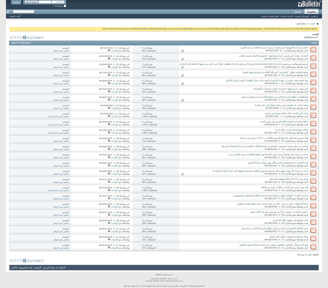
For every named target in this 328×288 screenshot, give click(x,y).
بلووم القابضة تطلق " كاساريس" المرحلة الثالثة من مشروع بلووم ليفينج (275, 72)
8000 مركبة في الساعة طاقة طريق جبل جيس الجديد (284, 122)
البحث (312, 24)
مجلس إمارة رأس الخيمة (58, 116)
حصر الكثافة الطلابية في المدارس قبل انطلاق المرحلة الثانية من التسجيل (274, 228)
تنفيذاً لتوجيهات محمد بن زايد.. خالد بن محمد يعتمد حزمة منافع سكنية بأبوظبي (272, 204)
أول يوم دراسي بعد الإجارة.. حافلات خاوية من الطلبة (284, 187)
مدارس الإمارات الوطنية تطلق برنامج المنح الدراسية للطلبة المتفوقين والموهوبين (270, 196)
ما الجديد (314, 16)
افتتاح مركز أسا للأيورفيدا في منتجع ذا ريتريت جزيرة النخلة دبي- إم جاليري (274, 48)
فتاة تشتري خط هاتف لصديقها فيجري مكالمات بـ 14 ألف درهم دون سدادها (274, 138)
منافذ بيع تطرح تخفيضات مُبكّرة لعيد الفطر (288, 237)
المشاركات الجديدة (302, 16)
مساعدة (16, 2)
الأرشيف (37, 268)
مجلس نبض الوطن (61, 51)
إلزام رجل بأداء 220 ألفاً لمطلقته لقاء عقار (288, 179)
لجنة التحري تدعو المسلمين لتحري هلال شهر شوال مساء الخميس (278, 163)
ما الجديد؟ (311, 12)
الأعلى (14, 268)
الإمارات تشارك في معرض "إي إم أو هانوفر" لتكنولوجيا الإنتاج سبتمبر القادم (273, 56)
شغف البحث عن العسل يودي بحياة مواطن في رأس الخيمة (281, 105)
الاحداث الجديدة (287, 16)
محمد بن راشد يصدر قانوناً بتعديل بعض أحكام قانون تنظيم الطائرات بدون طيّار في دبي (268, 154)
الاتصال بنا (60, 268)
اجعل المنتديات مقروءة (270, 16)
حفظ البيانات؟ (58, 6)
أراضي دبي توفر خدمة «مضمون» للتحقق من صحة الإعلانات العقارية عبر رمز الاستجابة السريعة (264, 146)
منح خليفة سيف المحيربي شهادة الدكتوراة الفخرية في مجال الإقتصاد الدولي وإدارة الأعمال (267, 80)
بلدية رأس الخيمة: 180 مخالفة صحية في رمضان (286, 113)
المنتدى (297, 12)
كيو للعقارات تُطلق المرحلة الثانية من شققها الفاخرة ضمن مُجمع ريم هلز (275, 97)
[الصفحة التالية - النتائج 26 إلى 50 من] (11, 37)
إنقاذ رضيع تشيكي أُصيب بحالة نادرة (291, 130)
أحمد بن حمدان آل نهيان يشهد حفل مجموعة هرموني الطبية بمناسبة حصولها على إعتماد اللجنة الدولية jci (260, 171)
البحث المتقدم (14, 16)
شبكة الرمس (49, 268)
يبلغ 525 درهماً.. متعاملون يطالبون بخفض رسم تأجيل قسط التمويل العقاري (273, 245)
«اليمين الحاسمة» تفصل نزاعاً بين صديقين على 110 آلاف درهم (279, 212)
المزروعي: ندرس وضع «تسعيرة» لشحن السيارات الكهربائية (280, 89)
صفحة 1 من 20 (34, 37)
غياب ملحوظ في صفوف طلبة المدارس (290, 220)
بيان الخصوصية (25, 268)
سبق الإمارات (290, 51)
